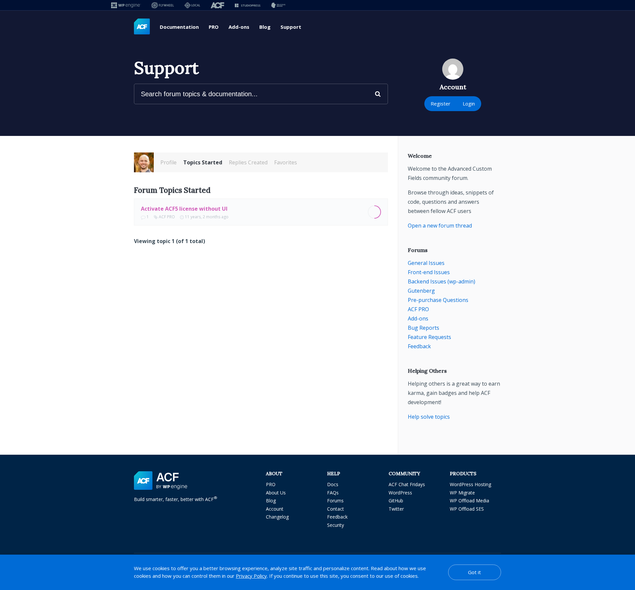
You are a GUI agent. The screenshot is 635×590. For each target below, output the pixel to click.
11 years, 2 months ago (207, 217)
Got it (474, 572)
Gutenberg (421, 290)
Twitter (396, 509)
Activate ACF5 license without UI (184, 208)
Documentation (179, 26)
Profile (168, 162)
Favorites (285, 162)
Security (335, 525)
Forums (335, 500)
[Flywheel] (162, 5)
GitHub (396, 500)
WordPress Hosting (470, 484)
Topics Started (202, 162)
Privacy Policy (251, 575)
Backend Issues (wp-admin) (441, 281)
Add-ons (239, 26)
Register (440, 103)
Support (290, 26)
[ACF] (217, 5)
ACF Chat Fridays (407, 484)
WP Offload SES (467, 509)
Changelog (277, 517)
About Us (276, 492)
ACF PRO (167, 217)
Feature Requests (429, 337)
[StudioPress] (248, 5)
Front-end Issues (429, 272)
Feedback (419, 346)
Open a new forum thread (440, 225)
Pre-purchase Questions (438, 300)
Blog (265, 26)
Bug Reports (423, 327)
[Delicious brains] (278, 5)
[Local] (192, 5)
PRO (214, 26)
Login (469, 103)
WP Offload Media (469, 500)
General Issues (426, 263)
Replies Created (248, 162)
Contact (335, 509)
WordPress (400, 492)
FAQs (333, 492)
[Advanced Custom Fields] (142, 26)
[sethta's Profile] (144, 162)
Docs (332, 484)
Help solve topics (429, 416)
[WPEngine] (126, 5)
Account (274, 509)
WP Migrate (462, 492)
